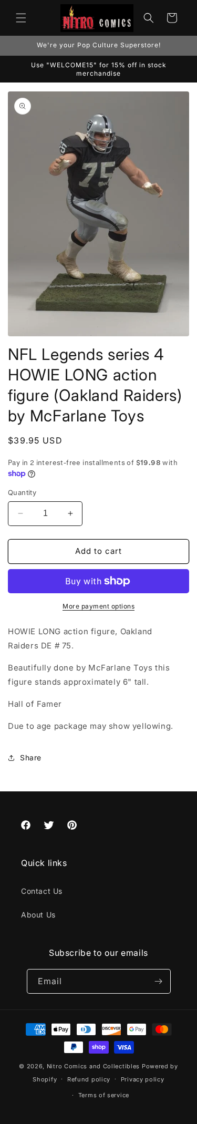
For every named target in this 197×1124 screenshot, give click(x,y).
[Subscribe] (158, 981)
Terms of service (103, 1095)
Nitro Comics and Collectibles (93, 1066)
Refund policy (88, 1079)
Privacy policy (142, 1079)
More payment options (98, 606)
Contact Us (42, 890)
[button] (21, 17)
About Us (38, 914)
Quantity (22, 492)
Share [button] (31, 757)
